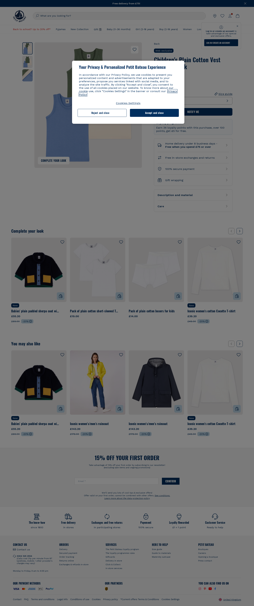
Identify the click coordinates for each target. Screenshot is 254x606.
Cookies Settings (128, 103)
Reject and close (100, 113)
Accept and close (154, 113)
